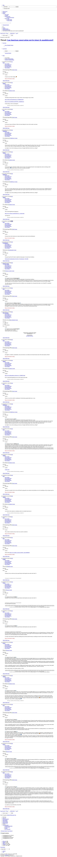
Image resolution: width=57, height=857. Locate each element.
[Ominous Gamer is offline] (9, 270)
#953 (12, 558)
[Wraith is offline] (9, 566)
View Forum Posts (8, 64)
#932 (12, 82)
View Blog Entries (8, 66)
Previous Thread (4, 830)
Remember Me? (7, 8)
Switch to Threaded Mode (9, 59)
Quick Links (7, 18)
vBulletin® (7, 854)
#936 (12, 173)
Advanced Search (6, 24)
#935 (12, 151)
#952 (12, 537)
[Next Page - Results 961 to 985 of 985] (15, 33)
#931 (12, 61)
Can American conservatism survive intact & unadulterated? (30, 40)
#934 (12, 130)
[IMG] (4, 843)
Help (3, 5)
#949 (12, 475)
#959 (12, 743)
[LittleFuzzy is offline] (13, 138)
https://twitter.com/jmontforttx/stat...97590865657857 (14, 99)
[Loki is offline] (14, 69)
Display (4, 55)
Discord (4, 12)
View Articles (7, 67)
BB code (4, 841)
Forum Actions (7, 16)
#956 (12, 642)
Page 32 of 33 (2, 33)
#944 (12, 360)
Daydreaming (21, 258)
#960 (12, 771)
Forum (4, 13)
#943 (12, 339)
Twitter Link (7, 469)
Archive (4, 851)
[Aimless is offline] (11, 90)
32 (13, 33)
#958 (12, 704)
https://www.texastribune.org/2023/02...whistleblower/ (14, 101)
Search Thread (5, 48)
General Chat (7, 827)
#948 (12, 454)
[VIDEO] (4, 844)
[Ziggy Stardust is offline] (13, 319)
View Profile (7, 63)
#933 (12, 109)
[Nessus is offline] (8, 650)
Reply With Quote (6, 80)
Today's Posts (9, 19)
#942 (12, 311)
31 (12, 33)
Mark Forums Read (10, 17)
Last (16, 33)
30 (11, 33)
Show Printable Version (9, 45)
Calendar (6, 15)
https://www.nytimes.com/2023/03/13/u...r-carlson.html (14, 213)
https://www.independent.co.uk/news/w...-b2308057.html (15, 375)
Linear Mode (7, 57)
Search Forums (5, 822)
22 (10, 33)
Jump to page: (5, 35)
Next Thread (10, 830)
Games (6, 828)
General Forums (5, 28)
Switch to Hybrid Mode (9, 58)
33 (14, 33)
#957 (12, 675)
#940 (12, 262)
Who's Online (9, 20)
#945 (12, 383)
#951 (12, 516)
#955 (12, 610)
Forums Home (5, 823)
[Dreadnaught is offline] (12, 250)
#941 (12, 288)
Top (15, 815)
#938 (12, 221)
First (7, 33)
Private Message (8, 65)
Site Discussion (7, 829)
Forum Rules (2, 847)
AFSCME (26, 258)
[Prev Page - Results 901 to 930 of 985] (8, 33)
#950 (12, 496)
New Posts (7, 14)
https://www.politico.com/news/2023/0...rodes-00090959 (20, 552)
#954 (12, 581)
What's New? (5, 11)
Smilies (4, 842)
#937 (12, 196)
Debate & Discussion (6, 29)
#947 (12, 428)
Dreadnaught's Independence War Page (12, 258)
